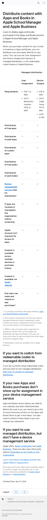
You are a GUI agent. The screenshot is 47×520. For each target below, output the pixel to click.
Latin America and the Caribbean (12, 510)
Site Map (4, 516)
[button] (38, 3)
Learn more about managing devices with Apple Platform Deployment (22, 461)
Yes (16, 492)
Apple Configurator (23, 446)
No (25, 492)
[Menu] (44, 3)
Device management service (11, 187)
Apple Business (19, 474)
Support (10, 499)
